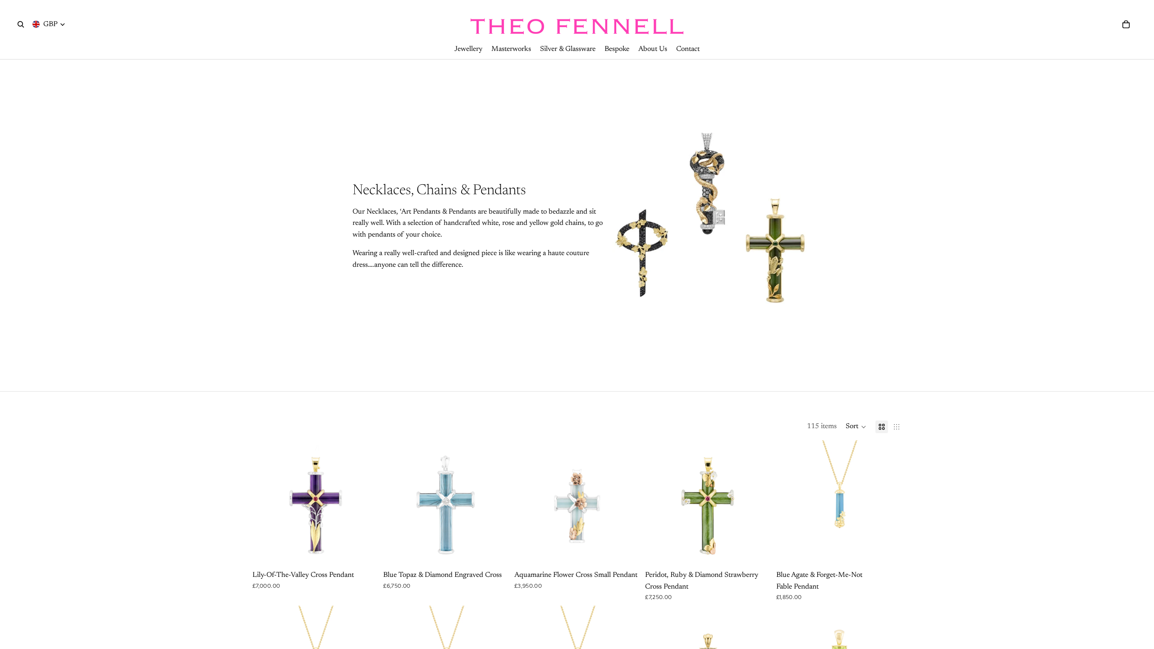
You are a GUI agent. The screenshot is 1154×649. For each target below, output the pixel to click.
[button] (856, 427)
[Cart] (1126, 24)
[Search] (21, 24)
